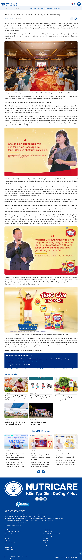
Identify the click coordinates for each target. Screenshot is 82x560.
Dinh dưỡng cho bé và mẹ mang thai (13, 531)
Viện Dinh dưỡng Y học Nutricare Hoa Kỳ (51, 533)
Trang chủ (6, 8)
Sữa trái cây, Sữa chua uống (11, 533)
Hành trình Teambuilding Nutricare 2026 (38, 423)
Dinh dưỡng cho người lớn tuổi (11, 542)
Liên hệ (44, 542)
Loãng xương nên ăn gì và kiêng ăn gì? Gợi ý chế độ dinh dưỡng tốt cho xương (15, 398)
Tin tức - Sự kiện (23, 8)
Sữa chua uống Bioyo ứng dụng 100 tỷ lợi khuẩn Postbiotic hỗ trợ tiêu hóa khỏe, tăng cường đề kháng (40, 457)
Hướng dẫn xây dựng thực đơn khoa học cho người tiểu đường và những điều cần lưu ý (65, 398)
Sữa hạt (7, 538)
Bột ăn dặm (7, 540)
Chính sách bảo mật (71, 557)
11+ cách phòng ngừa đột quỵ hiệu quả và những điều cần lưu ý (40, 397)
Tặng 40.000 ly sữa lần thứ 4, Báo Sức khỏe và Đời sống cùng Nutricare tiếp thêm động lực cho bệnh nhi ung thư (16, 457)
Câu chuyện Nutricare (47, 531)
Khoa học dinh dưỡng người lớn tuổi (50, 536)
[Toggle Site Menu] (79, 4)
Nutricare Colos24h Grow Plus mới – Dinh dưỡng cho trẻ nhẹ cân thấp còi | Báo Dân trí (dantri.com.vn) (41, 369)
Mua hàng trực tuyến (47, 545)
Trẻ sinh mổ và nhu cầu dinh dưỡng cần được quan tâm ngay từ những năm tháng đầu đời (66, 456)
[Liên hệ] (80, 550)
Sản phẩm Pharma (9, 547)
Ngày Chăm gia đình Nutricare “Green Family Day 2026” (15, 423)
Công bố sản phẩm (9, 549)
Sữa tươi (7, 536)
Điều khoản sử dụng (60, 557)
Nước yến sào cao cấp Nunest (11, 545)
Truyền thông (14, 8)
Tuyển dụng (45, 540)
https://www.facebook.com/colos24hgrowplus (29, 362)
